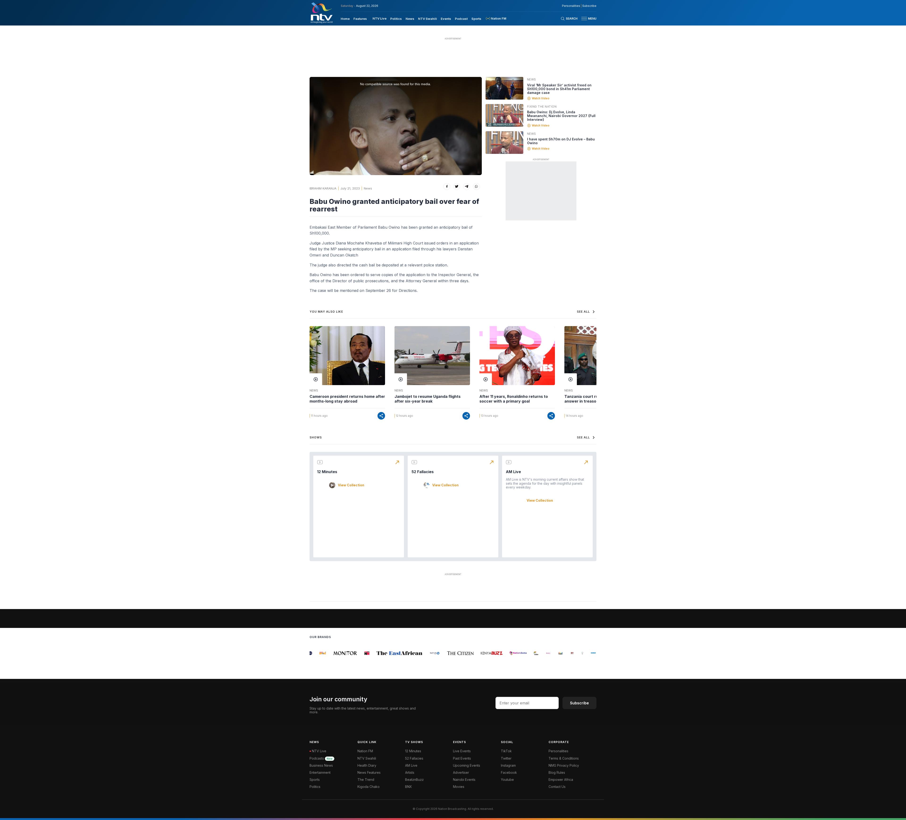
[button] (587, 18)
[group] (313, 653)
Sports (476, 19)
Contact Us (557, 787)
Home (345, 19)
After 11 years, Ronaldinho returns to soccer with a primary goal (513, 399)
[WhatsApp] (476, 186)
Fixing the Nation (542, 106)
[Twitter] (456, 186)
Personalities (571, 6)
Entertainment (320, 772)
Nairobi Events (464, 780)
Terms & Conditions (564, 758)
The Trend (365, 780)
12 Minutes (327, 471)
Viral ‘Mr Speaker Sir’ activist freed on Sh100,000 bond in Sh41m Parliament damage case (559, 89)
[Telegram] (466, 186)
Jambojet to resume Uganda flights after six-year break (427, 399)
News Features (369, 772)
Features (360, 19)
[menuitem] (345, 18)
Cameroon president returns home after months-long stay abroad (347, 399)
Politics (396, 19)
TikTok (506, 751)
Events (446, 19)
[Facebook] (446, 186)
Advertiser (461, 772)
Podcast (461, 19)
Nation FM (365, 751)
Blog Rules (557, 772)
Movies (458, 787)
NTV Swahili (427, 19)
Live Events (462, 751)
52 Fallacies (422, 471)
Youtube (507, 780)
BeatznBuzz (414, 780)
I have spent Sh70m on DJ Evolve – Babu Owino (561, 141)
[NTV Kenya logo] (321, 12)
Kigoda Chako (368, 787)
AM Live (513, 471)
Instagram (508, 765)
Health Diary (366, 765)
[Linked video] (504, 88)
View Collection (351, 485)
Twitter (506, 758)
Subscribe (589, 6)
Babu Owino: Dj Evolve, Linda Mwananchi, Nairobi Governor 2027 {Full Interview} (561, 116)
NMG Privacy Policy (564, 765)
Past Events (462, 758)
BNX (408, 787)
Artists (409, 772)
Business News (321, 765)
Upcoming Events (466, 765)
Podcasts (321, 758)
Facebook (509, 772)
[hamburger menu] (584, 18)
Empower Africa (561, 780)
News (410, 19)
